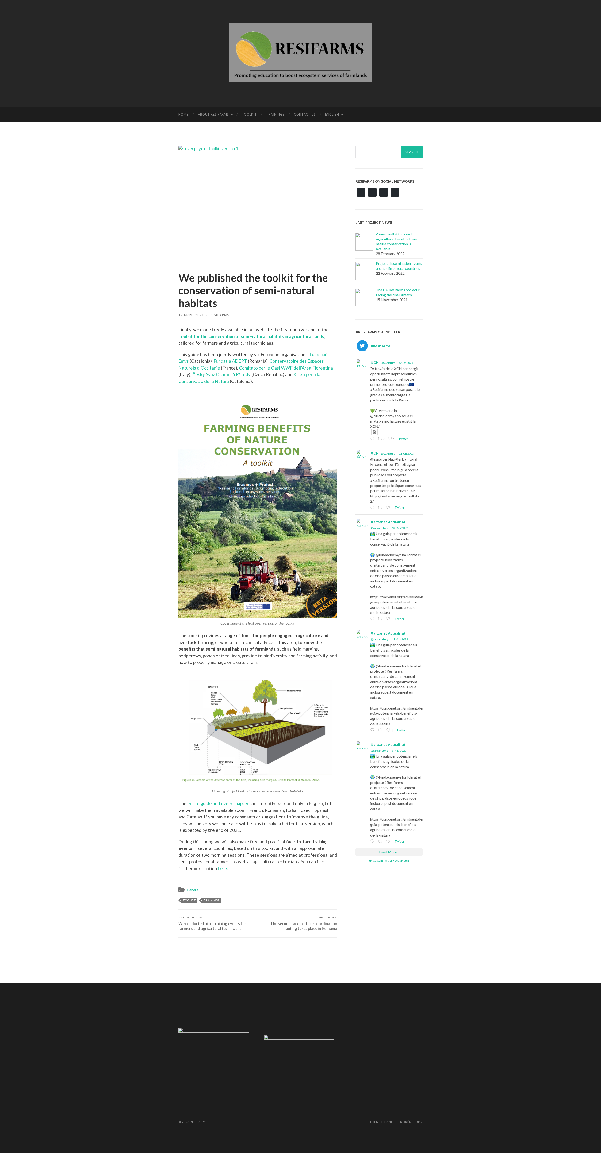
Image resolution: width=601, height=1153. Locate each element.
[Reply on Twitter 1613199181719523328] (373, 508)
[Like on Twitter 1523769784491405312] (389, 841)
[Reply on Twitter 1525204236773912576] (373, 619)
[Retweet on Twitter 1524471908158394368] (381, 730)
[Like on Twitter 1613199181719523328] (389, 508)
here (222, 868)
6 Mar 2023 (406, 363)
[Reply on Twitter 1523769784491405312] (373, 841)
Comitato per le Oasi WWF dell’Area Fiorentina (286, 367)
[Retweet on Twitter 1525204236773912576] (381, 619)
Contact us (305, 114)
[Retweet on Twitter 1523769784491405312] (381, 841)
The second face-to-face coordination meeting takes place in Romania (303, 923)
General (193, 890)
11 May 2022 (400, 639)
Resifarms (219, 315)
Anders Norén (399, 1122)
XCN (375, 362)
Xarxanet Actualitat (388, 522)
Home (183, 114)
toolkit (189, 900)
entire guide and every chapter (218, 803)
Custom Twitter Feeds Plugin (391, 860)
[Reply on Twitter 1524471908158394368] (373, 730)
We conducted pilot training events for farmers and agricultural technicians (212, 923)
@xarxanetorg (379, 528)
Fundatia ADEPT (230, 361)
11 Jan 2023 (406, 453)
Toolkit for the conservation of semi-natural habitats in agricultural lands (251, 336)
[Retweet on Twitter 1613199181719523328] (381, 508)
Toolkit (249, 114)
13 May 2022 (400, 528)
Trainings (275, 114)
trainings (211, 900)
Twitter (402, 439)
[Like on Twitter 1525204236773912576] (389, 619)
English (332, 114)
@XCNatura (388, 363)
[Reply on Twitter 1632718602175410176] (373, 439)
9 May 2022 (399, 750)
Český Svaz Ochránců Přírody (221, 374)
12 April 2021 (191, 315)
